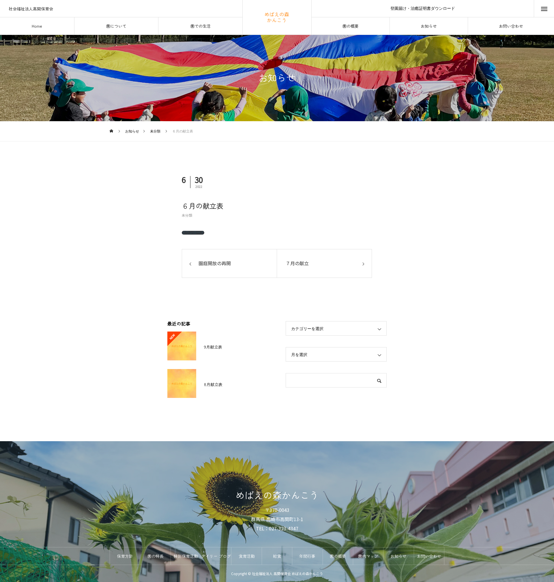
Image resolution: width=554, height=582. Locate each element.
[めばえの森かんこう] (277, 17)
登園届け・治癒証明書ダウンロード (422, 8)
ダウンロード (193, 233)
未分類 (187, 215)
